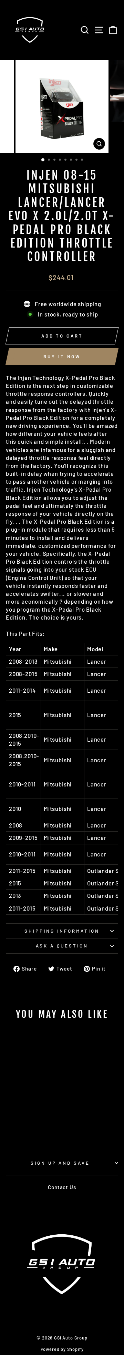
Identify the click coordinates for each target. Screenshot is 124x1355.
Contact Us (62, 1187)
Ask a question (62, 945)
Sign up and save (60, 1163)
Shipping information (62, 931)
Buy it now (62, 356)
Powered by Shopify (62, 1349)
